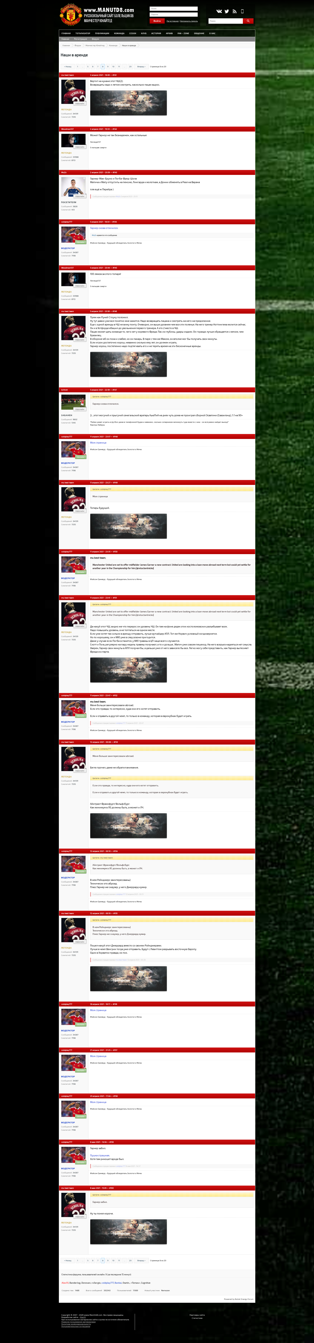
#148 (115, 436)
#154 (115, 851)
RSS (234, 11)
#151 (115, 597)
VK (219, 11)
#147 (115, 390)
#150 (115, 551)
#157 (115, 1050)
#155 (115, 913)
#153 (116, 742)
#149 (115, 482)
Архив (169, 33)
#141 (115, 75)
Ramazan (165, 1290)
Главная (66, 33)
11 (119, 66)
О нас (212, 33)
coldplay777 (66, 222)
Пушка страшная (99, 1155)
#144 (114, 222)
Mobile (242, 11)
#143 (115, 172)
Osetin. (126, 1282)
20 (130, 66)
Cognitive (145, 1282)
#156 (115, 1004)
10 (113, 66)
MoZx (63, 172)
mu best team (67, 75)
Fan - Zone (183, 33)
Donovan (86, 1282)
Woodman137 (67, 129)
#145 (115, 268)
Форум (95, 39)
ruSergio (96, 1282)
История (156, 33)
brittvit (64, 390)
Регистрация (173, 21)
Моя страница (98, 442)
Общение (199, 33)
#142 (115, 129)
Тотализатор (83, 33)
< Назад (67, 66)
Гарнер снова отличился (104, 227)
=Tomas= (135, 1282)
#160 (111, 1188)
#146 (115, 311)
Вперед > (141, 66)
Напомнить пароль (189, 21)
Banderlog (75, 1282)
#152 (115, 695)
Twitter (226, 11)
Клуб (144, 33)
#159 (111, 1142)
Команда (119, 33)
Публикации (102, 33)
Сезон (132, 33)
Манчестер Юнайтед (95, 45)
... (82, 66)
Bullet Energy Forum (244, 1299)
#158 (115, 1096)
